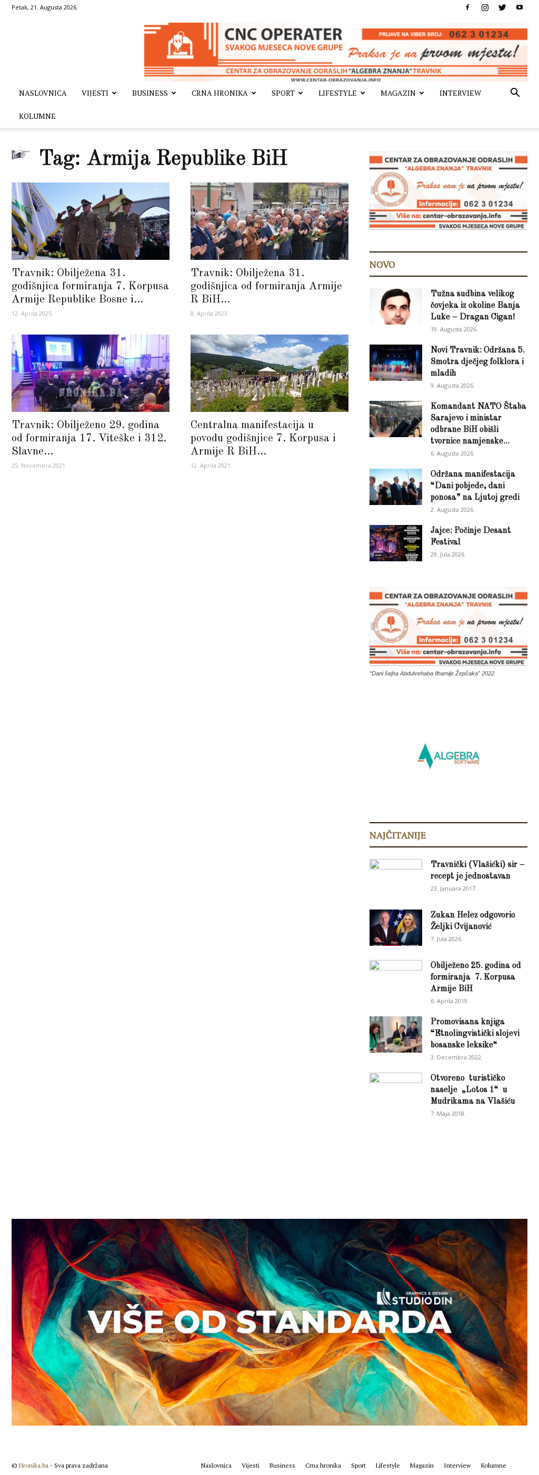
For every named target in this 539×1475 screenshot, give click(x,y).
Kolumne (37, 116)
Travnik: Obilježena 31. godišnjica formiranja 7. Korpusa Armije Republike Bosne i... (90, 286)
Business (150, 93)
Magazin (398, 93)
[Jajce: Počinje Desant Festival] (396, 543)
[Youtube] (519, 7)
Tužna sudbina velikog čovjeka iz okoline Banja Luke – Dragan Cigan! (475, 305)
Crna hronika (220, 93)
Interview (460, 93)
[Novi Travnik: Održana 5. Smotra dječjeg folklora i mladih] (396, 363)
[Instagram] (485, 7)
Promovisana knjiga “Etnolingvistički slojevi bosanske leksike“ (475, 1033)
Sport (283, 93)
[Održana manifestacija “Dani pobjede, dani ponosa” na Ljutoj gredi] (396, 487)
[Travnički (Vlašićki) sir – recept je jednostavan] (396, 875)
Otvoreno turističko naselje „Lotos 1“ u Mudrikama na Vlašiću (473, 1090)
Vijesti (95, 93)
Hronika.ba (33, 1465)
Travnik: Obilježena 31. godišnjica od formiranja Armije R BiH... (266, 286)
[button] (514, 94)
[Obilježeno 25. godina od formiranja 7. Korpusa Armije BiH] (396, 978)
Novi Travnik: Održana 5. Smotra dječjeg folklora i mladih (478, 362)
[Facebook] (467, 7)
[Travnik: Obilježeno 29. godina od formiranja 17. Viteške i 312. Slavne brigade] (90, 373)
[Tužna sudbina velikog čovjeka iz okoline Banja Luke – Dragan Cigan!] (396, 306)
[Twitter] (502, 7)
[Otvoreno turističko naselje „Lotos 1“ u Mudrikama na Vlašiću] (396, 1090)
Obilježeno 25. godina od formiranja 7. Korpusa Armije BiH (476, 977)
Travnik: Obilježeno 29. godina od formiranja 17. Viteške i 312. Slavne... (89, 438)
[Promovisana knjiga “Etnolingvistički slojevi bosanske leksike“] (396, 1034)
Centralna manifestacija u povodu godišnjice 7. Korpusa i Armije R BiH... (263, 438)
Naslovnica (43, 93)
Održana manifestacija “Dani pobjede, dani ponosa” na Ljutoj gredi (475, 486)
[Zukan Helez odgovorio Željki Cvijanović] (396, 928)
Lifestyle (337, 93)
